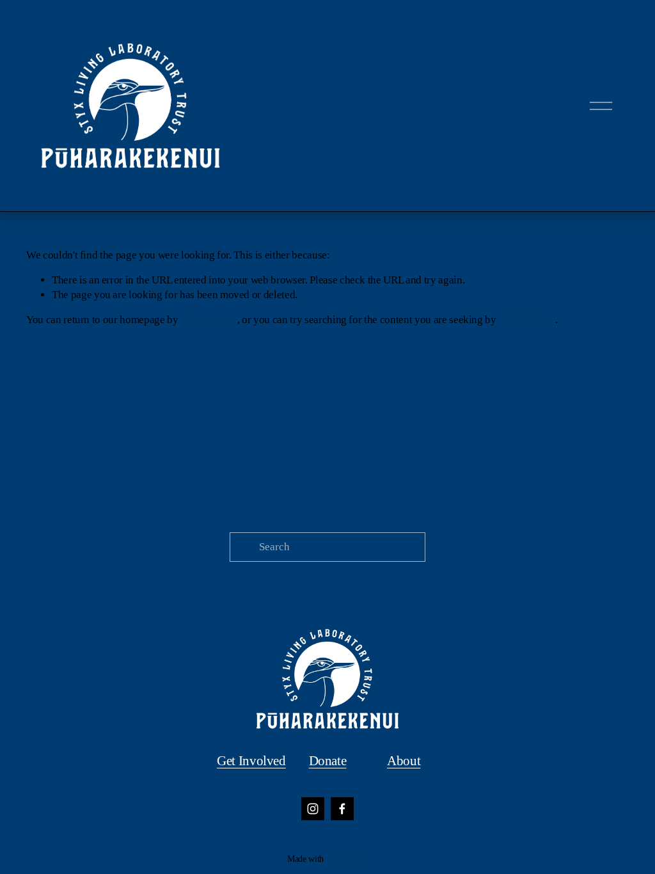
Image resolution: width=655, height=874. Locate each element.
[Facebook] (342, 808)
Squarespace (347, 859)
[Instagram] (312, 808)
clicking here (208, 320)
